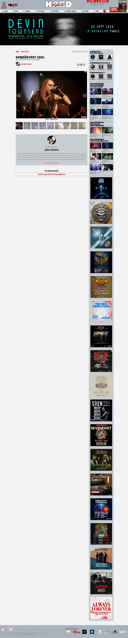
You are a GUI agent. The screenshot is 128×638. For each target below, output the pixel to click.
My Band (86, 11)
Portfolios (40, 11)
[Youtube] (97, 4)
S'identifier (103, 1)
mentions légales (25, 634)
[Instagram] (100, 4)
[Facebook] (92, 4)
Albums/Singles (71, 11)
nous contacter (33, 634)
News (16, 11)
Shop (97, 11)
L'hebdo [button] (114, 9)
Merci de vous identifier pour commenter (51, 174)
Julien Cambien (27, 64)
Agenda (27, 11)
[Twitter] (95, 4)
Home (6, 11)
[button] (91, 1)
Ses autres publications (51, 163)
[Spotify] (103, 4)
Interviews (55, 11)
